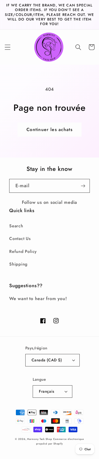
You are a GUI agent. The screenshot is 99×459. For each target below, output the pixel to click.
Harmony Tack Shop (39, 439)
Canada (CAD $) (47, 360)
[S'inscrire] (83, 186)
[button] (7, 47)
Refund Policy (23, 251)
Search (16, 226)
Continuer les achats (49, 129)
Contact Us (20, 239)
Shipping (18, 264)
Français (46, 391)
